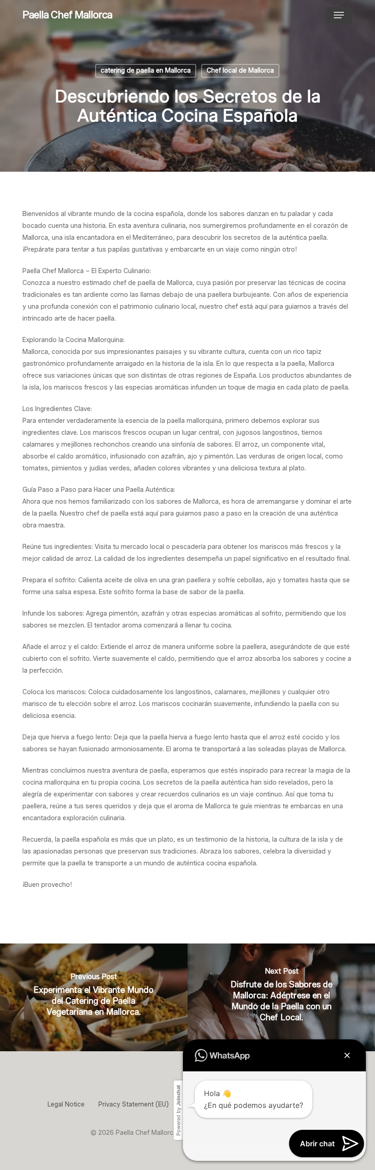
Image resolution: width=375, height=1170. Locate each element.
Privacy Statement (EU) (133, 1104)
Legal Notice (66, 1104)
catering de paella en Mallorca (146, 70)
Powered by (178, 1110)
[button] (339, 15)
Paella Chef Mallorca (67, 15)
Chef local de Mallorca (240, 70)
